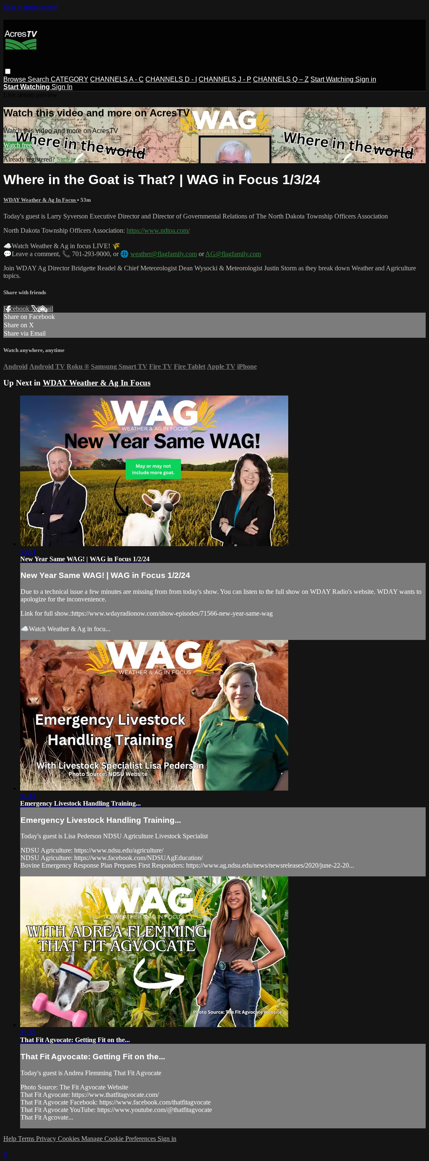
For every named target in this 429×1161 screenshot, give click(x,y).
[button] (7, 71)
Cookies (69, 1138)
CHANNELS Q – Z (281, 79)
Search (39, 79)
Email (45, 308)
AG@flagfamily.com (233, 253)
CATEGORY (69, 79)
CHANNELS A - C (117, 79)
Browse (15, 79)
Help (10, 1138)
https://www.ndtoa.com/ (158, 230)
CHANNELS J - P (225, 79)
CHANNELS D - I (171, 79)
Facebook (17, 308)
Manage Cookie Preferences (119, 1138)
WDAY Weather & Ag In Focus (40, 200)
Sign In (62, 86)
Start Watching (332, 79)
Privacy (47, 1138)
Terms (27, 1138)
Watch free (17, 145)
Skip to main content (30, 6)
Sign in (365, 79)
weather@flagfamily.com (163, 253)
